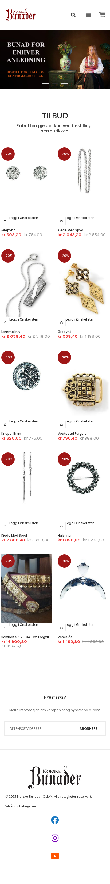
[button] (23, 217)
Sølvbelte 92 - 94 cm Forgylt (25, 637)
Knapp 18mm (11, 433)
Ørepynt (8, 230)
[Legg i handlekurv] (5, 220)
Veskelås (65, 637)
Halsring (64, 535)
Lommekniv (10, 331)
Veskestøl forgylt (72, 433)
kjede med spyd (70, 230)
